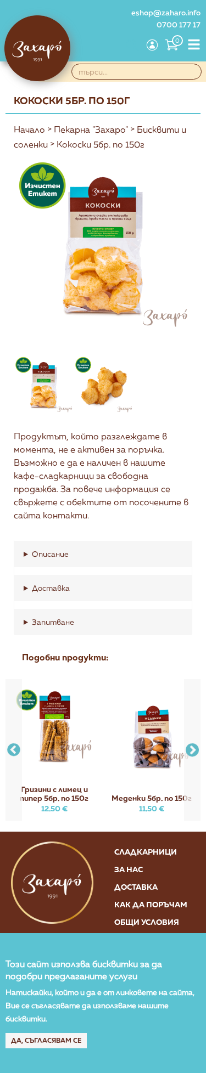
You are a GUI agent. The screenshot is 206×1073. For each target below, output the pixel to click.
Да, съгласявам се (46, 1040)
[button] (192, 750)
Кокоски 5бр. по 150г (100, 144)
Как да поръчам (150, 904)
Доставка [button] (51, 587)
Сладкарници (145, 851)
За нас (128, 869)
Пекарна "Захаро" (91, 129)
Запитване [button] (53, 621)
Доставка (136, 886)
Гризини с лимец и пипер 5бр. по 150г (54, 793)
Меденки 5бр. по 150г (152, 798)
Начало (29, 129)
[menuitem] (131, 46)
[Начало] (37, 48)
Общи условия (146, 922)
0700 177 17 (179, 24)
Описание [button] (50, 553)
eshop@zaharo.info (166, 12)
